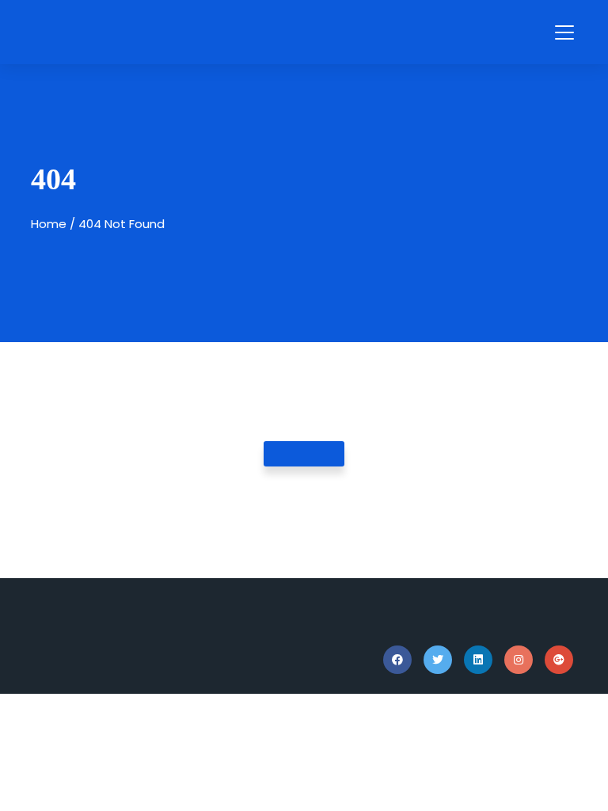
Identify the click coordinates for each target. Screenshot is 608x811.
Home (48, 223)
